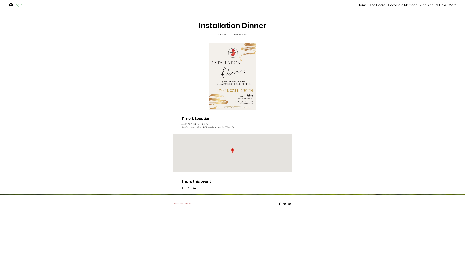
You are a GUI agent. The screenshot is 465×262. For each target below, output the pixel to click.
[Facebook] (280, 204)
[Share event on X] (188, 188)
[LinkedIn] (290, 204)
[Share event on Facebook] (183, 188)
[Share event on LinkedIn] (194, 188)
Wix (190, 203)
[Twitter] (285, 204)
